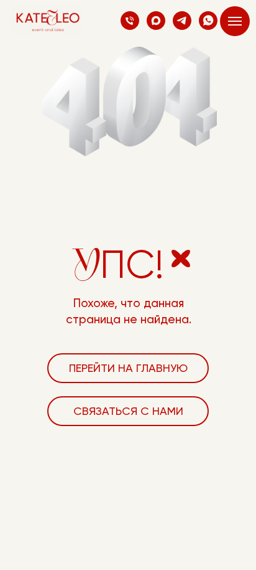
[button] (128, 411)
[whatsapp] (208, 20)
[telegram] (182, 20)
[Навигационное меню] (235, 21)
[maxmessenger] (156, 20)
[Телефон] (130, 20)
